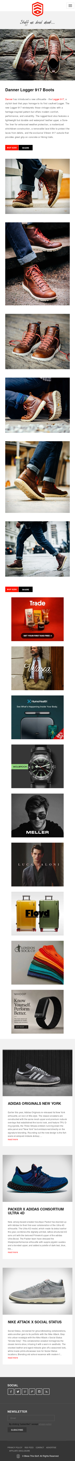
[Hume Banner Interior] (37, 717)
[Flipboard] (32, 1391)
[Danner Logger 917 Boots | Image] (37, 54)
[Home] (37, 9)
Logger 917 (58, 99)
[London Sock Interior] (37, 963)
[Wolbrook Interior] (37, 766)
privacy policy (45, 1423)
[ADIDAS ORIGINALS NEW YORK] (37, 1072)
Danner (9, 99)
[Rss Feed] (46, 1391)
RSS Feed (29, 1447)
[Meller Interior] (37, 815)
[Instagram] (39, 1391)
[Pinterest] (25, 1391)
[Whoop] (37, 1012)
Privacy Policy (15, 1447)
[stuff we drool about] (38, 22)
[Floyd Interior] (37, 914)
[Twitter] (18, 1391)
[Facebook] (11, 1391)
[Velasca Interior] (37, 668)
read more (13, 1139)
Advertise (51, 1447)
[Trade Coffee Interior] (37, 619)
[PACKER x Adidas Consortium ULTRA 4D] (37, 1178)
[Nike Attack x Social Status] (37, 1291)
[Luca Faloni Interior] (37, 864)
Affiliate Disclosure (19, 1451)
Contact (40, 1447)
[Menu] (70, 6)
